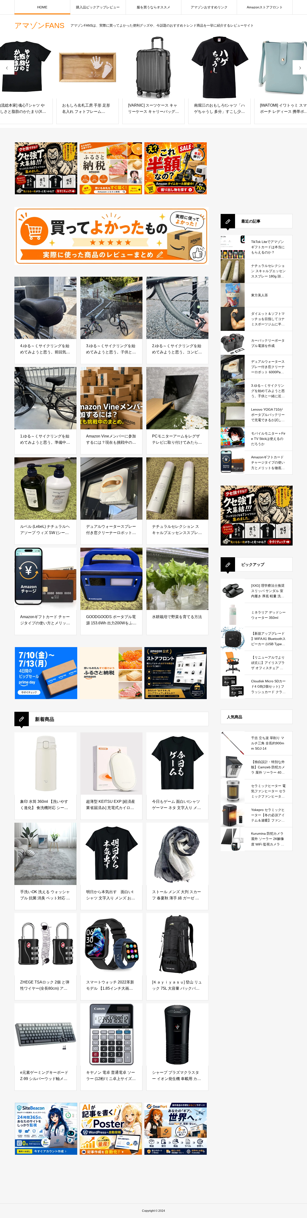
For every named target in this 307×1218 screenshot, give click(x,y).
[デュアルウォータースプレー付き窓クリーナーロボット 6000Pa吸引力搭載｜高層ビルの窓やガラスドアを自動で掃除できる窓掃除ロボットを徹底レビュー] (111, 488)
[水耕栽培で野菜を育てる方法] (177, 579)
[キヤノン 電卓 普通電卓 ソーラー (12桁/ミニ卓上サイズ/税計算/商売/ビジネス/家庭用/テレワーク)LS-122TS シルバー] (111, 1034)
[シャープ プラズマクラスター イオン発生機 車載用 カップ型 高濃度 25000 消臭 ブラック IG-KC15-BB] (177, 1034)
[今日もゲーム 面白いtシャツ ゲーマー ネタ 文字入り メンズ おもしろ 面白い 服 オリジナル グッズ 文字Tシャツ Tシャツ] (177, 763)
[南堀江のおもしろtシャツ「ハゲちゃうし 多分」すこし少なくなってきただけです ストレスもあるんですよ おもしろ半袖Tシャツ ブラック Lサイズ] (153, 67)
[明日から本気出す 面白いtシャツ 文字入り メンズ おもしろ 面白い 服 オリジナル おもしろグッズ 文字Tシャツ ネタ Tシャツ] (111, 854)
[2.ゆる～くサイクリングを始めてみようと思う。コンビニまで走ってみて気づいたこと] (177, 308)
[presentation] (7, 67)
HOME (42, 7)
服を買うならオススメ (153, 7)
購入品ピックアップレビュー (98, 7)
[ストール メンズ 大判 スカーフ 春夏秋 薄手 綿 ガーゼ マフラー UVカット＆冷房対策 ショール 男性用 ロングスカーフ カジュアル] (177, 854)
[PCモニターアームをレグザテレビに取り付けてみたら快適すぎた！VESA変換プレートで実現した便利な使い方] (177, 398)
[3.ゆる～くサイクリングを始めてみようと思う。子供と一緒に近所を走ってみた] (111, 308)
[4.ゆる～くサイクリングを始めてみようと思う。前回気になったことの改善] (45, 308)
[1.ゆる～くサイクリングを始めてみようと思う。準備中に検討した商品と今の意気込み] (45, 398)
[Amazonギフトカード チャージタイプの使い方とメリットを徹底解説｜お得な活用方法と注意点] (45, 579)
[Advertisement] (257, 172)
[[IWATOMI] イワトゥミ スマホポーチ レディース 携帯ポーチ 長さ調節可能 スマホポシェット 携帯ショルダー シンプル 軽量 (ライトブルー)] (219, 67)
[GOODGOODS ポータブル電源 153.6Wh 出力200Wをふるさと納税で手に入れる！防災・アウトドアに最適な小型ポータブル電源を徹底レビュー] (111, 579)
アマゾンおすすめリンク (209, 7)
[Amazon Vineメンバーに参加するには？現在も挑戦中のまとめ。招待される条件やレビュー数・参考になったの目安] (111, 398)
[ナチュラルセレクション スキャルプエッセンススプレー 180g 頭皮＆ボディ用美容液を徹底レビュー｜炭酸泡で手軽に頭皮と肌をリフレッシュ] (177, 488)
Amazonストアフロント (265, 7)
